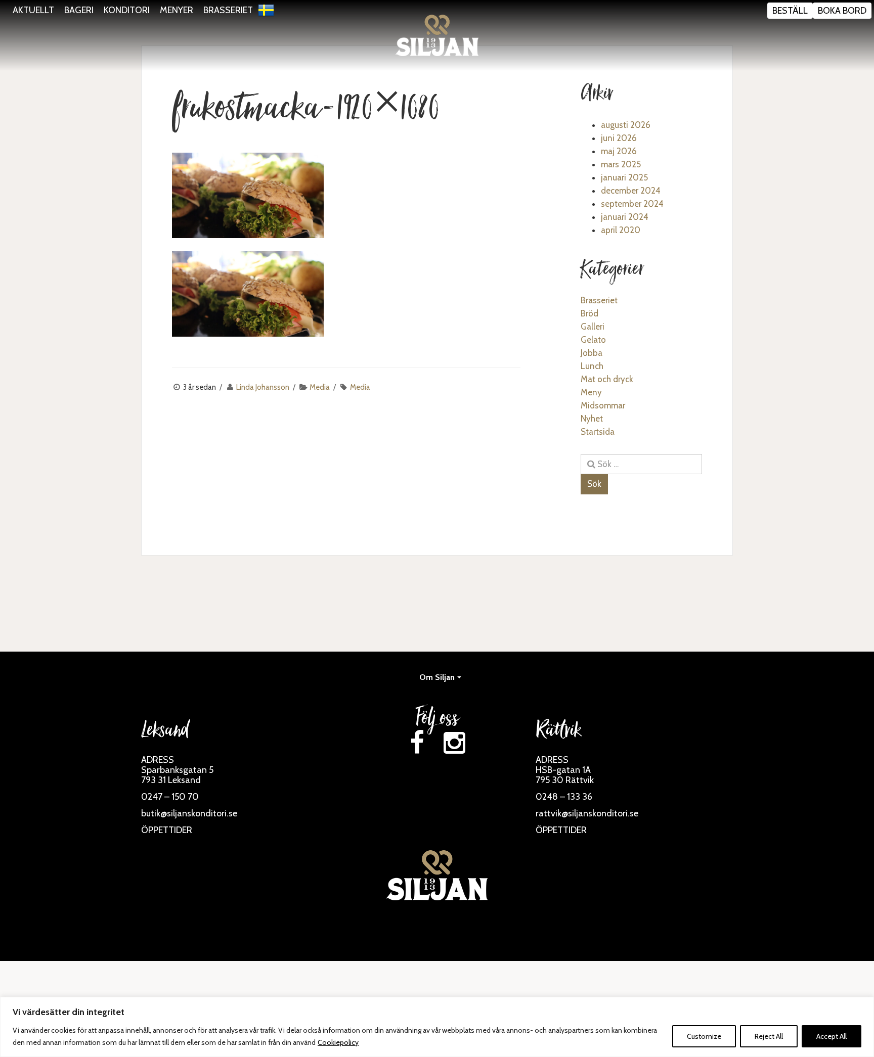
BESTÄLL (790, 10)
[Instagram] (454, 742)
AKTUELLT (33, 10)
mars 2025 (621, 164)
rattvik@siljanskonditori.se (587, 813)
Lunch (592, 366)
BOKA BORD (842, 10)
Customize (704, 1036)
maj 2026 (619, 151)
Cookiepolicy (338, 1042)
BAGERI (79, 10)
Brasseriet (599, 300)
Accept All (831, 1036)
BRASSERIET (228, 10)
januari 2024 (624, 217)
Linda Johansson (262, 387)
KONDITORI (127, 10)
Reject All (769, 1036)
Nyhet (592, 418)
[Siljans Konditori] (437, 35)
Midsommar (603, 405)
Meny (591, 392)
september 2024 (632, 204)
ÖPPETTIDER (166, 830)
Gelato (593, 340)
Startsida (598, 432)
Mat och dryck (607, 379)
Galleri (592, 326)
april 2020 (620, 230)
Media (320, 387)
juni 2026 (619, 138)
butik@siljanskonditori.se (189, 813)
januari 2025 (624, 177)
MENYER (176, 10)
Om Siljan (437, 677)
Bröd (589, 313)
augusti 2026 (625, 125)
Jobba (591, 353)
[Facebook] (417, 742)
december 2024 (631, 191)
